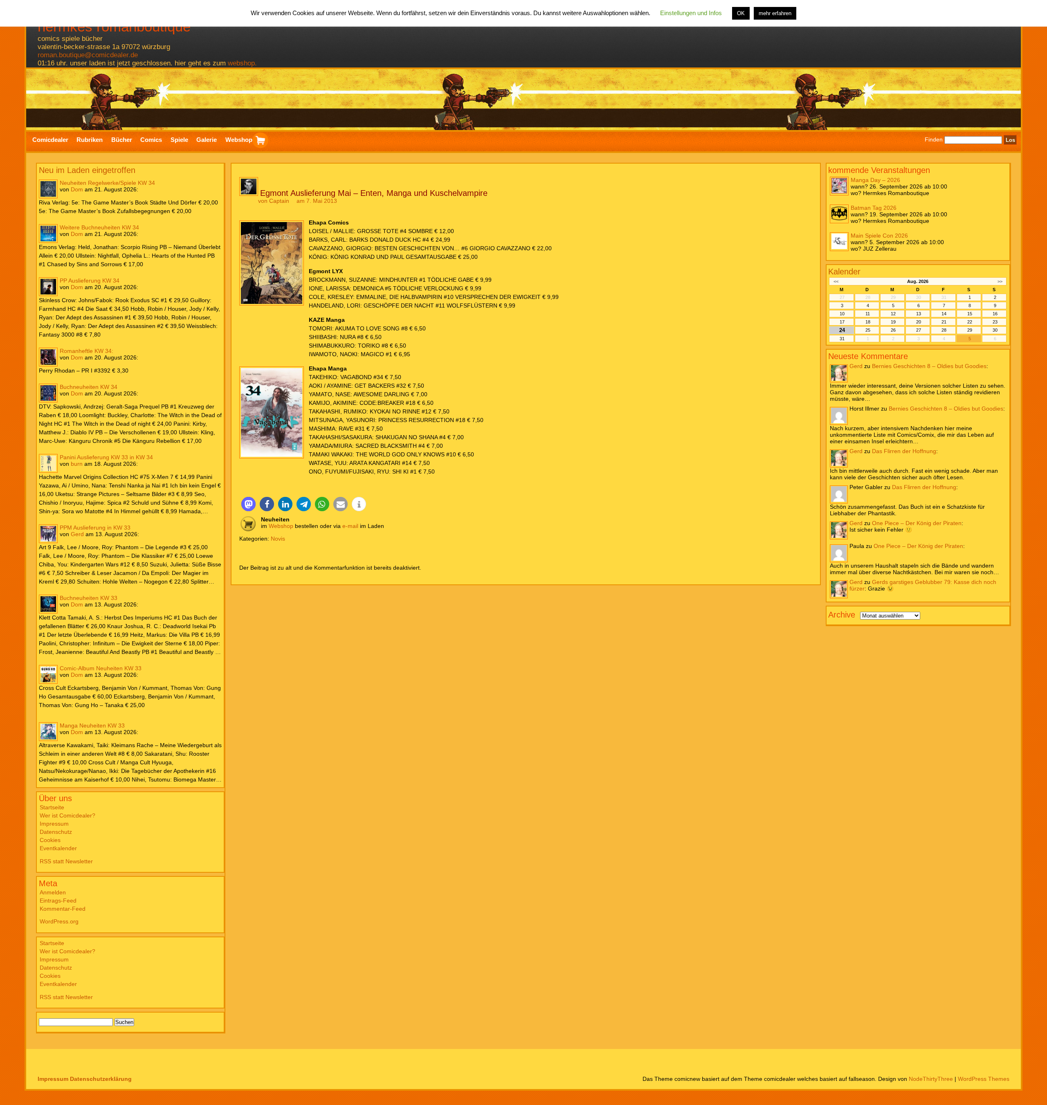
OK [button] (741, 13)
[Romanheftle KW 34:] (48, 357)
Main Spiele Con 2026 (879, 235)
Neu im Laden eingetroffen (87, 170)
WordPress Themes (983, 1079)
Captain (279, 201)
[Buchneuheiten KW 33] (48, 604)
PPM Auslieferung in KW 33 (95, 527)
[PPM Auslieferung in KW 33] (48, 533)
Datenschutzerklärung (101, 1079)
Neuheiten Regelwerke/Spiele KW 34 (107, 183)
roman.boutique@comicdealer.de (88, 55)
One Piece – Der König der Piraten (917, 522)
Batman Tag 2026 (873, 207)
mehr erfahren (775, 13)
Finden (934, 140)
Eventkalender (58, 848)
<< (836, 280)
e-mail (350, 526)
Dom (77, 189)
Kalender (844, 271)
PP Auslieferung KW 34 (89, 280)
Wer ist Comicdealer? (67, 815)
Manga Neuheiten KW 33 (92, 725)
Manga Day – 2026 (875, 179)
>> (1000, 280)
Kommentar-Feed (62, 908)
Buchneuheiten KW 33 (88, 598)
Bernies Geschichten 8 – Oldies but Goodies (929, 365)
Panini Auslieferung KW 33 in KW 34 (106, 457)
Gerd (77, 534)
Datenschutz (56, 832)
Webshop (281, 526)
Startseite (52, 807)
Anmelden (53, 892)
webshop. (242, 63)
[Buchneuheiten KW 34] (48, 393)
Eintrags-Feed (58, 900)
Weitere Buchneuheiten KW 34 (99, 227)
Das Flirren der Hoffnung (904, 450)
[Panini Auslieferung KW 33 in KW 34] (48, 463)
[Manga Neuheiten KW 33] (48, 731)
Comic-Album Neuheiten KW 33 (101, 668)
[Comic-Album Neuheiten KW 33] (48, 674)
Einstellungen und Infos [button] (691, 12)
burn (77, 463)
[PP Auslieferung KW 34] (48, 286)
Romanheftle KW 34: (86, 351)
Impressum (54, 823)
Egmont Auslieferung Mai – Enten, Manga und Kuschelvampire (374, 193)
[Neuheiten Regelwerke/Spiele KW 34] (48, 189)
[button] (248, 504)
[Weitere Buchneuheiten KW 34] (48, 233)
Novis (278, 538)
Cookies (50, 840)
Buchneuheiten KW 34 (88, 387)
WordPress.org (59, 921)
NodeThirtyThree (931, 1079)
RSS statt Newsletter (66, 861)
